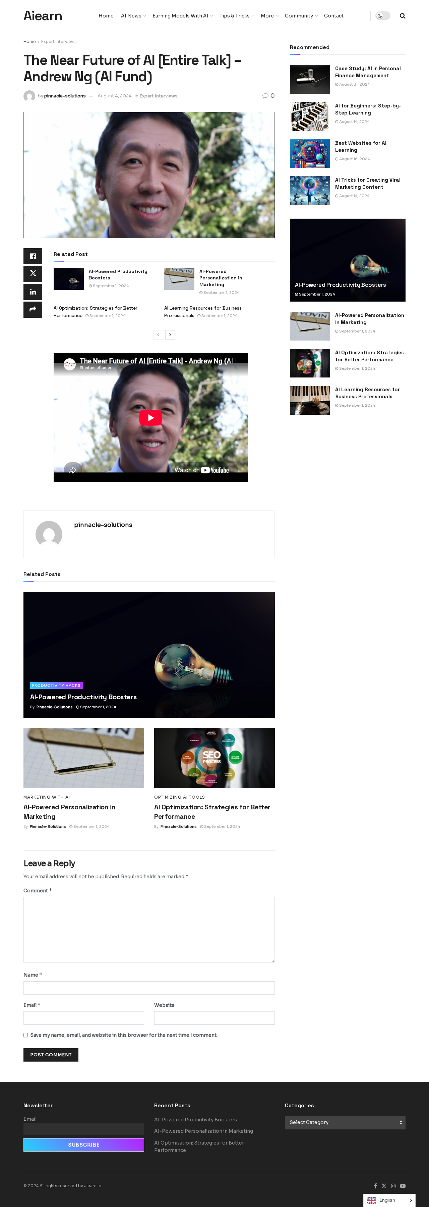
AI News (131, 16)
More (267, 16)
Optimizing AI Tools (179, 797)
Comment (37, 890)
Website (164, 1005)
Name (33, 975)
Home (106, 16)
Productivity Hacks (56, 685)
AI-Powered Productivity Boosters (83, 696)
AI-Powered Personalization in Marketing (220, 277)
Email (32, 1005)
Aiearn (42, 16)
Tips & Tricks (235, 16)
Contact (334, 16)
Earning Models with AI (180, 16)
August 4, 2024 (115, 96)
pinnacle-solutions (65, 96)
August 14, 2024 (353, 121)
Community (299, 16)
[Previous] (158, 335)
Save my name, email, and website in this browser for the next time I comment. (124, 1035)
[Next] (170, 335)
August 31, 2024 (354, 84)
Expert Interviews (59, 41)
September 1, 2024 (110, 285)
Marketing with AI (46, 797)
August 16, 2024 (354, 159)
